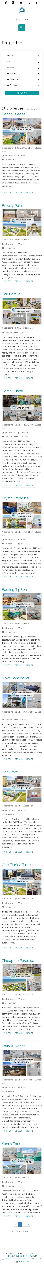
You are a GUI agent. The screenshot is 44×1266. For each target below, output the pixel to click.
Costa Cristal (12, 391)
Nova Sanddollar (15, 678)
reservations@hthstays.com (22, 1256)
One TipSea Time (16, 865)
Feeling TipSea (14, 589)
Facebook (36, 1259)
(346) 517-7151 (31, 1253)
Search (23, 93)
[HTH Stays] (22, 10)
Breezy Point (12, 205)
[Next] (28, 1224)
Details (18, 193)
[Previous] (16, 1224)
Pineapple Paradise (18, 960)
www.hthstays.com (15, 1259)
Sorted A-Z (32, 109)
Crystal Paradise (15, 498)
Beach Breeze (14, 114)
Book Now (22, 20)
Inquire (29, 193)
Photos (7, 193)
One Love (10, 772)
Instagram (24, 1261)
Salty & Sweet (13, 1046)
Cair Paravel (12, 294)
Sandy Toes (11, 1144)
